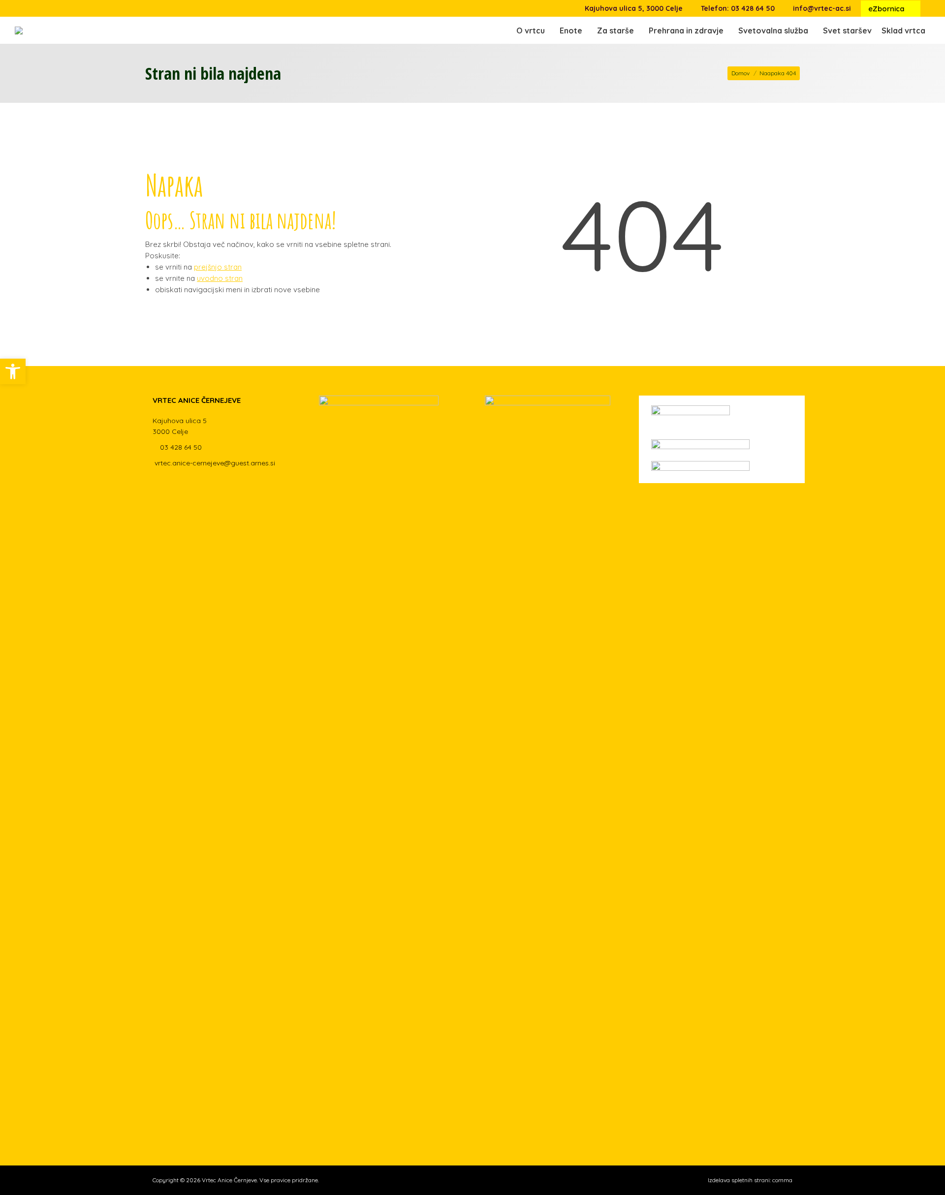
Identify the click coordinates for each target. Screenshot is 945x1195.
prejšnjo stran (218, 267)
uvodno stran (220, 278)
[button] (790, 27)
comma (782, 1180)
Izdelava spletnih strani (739, 1180)
